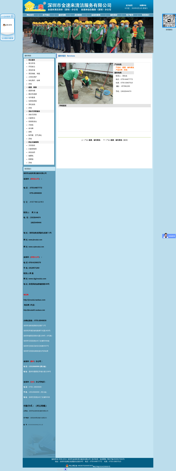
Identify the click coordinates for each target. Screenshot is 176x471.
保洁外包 (31, 63)
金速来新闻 (95, 15)
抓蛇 (30, 132)
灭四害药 (31, 145)
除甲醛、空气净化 (35, 135)
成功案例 (78, 15)
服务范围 (62, 15)
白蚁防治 (31, 118)
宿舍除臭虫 (32, 121)
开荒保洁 (31, 67)
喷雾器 (30, 159)
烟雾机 (30, 156)
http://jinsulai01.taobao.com (34, 310)
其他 (30, 84)
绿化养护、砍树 (34, 80)
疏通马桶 (31, 91)
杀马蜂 (30, 128)
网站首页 (30, 15)
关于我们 (46, 15)
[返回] (125, 140)
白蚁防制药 (32, 149)
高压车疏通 (32, 94)
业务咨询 (8, 25)
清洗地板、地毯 (34, 74)
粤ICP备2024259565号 (101, 467)
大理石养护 (32, 77)
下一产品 (112, 140)
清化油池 (31, 104)
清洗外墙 (31, 70)
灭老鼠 (30, 125)
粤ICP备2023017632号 (116, 459)
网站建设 (60, 470)
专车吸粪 (31, 97)
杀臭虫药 (31, 152)
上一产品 (90, 140)
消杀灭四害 (32, 115)
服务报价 (113, 15)
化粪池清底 (32, 101)
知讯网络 (103, 459)
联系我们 (145, 15)
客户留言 (129, 15)
